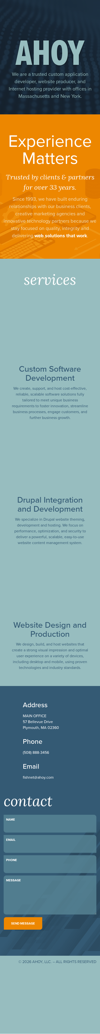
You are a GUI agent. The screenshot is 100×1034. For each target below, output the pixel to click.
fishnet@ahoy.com (38, 777)
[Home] (26, 14)
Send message (23, 923)
